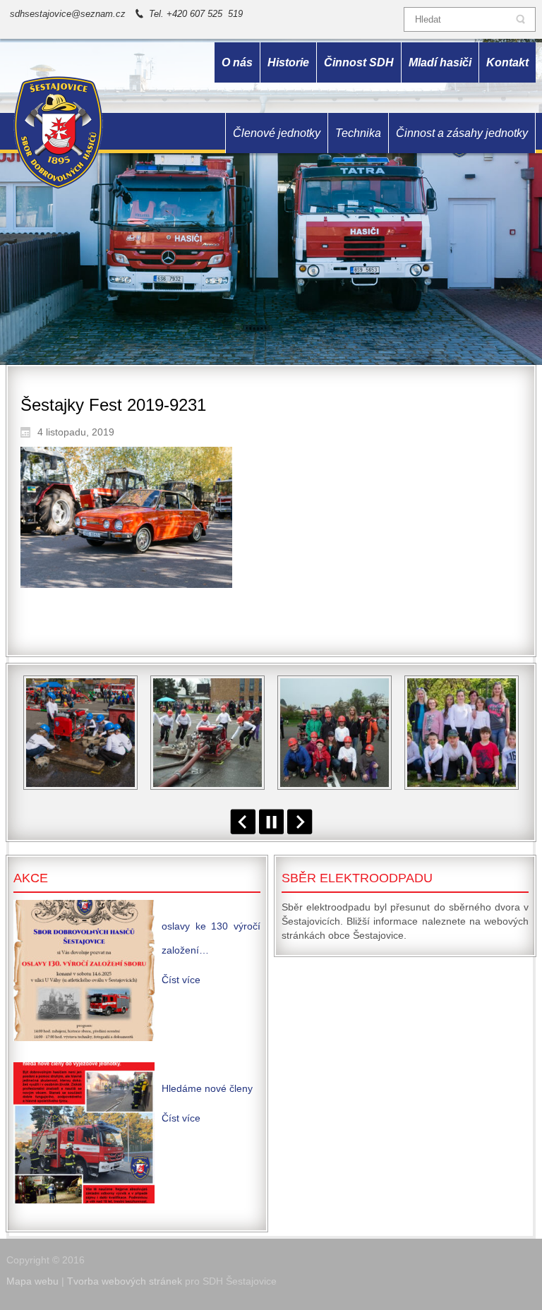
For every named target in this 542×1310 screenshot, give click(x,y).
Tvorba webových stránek (124, 1281)
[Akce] (84, 970)
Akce (30, 878)
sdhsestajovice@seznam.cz (68, 13)
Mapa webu (32, 1281)
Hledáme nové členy (207, 1088)
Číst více (181, 979)
